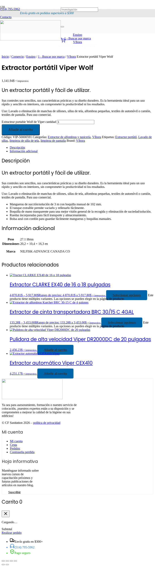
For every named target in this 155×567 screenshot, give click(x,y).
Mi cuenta (16, 441)
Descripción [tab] (17, 147)
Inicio (5, 56)
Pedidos (15, 448)
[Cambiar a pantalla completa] (7, 561)
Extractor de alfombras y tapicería (69, 137)
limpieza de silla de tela (24, 140)
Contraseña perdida (22, 452)
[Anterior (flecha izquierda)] (3, 564)
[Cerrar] (6, 514)
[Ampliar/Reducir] (3, 561)
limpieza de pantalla (53, 140)
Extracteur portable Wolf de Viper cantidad (29, 122)
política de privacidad (46, 422)
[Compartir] (11, 561)
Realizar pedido (12, 532)
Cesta (13, 445)
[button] (55, 350)
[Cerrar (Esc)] (15, 561)
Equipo (31, 56)
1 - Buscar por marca (51, 56)
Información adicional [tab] (24, 151)
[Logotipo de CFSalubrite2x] (30, 39)
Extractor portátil (126, 137)
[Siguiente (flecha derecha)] (7, 564)
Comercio (17, 56)
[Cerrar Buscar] (62, 26)
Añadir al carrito (20, 129)
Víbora (71, 56)
